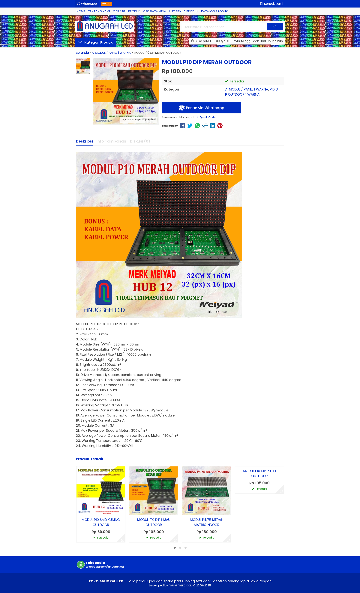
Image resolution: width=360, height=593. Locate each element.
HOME (80, 11)
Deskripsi (84, 141)
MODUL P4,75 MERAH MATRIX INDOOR (206, 522)
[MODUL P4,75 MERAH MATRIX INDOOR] (206, 490)
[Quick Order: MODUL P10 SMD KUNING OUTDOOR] (79, 511)
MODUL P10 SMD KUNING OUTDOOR (101, 522)
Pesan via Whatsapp (204, 107)
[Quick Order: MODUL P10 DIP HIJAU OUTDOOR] (132, 511)
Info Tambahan (111, 141)
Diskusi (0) (140, 141)
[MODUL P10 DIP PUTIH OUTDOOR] (259, 490)
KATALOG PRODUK (214, 11)
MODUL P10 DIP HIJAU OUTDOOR (153, 522)
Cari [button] (275, 29)
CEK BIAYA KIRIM (154, 11)
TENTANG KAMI (99, 11)
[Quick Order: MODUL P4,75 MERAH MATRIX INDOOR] (185, 511)
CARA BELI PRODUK (126, 11)
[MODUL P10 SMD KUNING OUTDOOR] (100, 490)
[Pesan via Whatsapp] (122, 540)
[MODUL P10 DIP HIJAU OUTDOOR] (153, 490)
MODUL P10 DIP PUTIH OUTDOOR (259, 522)
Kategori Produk (98, 42)
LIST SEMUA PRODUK (183, 11)
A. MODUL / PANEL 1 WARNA (246, 89)
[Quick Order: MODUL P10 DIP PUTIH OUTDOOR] (238, 511)
